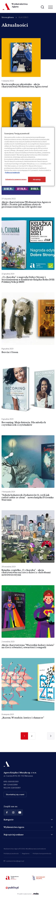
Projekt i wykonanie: (24, 894)
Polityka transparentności (42, 853)
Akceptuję (37, 179)
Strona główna (8, 17)
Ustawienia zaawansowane (16, 179)
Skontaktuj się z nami (15, 794)
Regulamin (26, 853)
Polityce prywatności (12, 172)
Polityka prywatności (11, 853)
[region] (28, 156)
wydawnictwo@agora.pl (15, 861)
